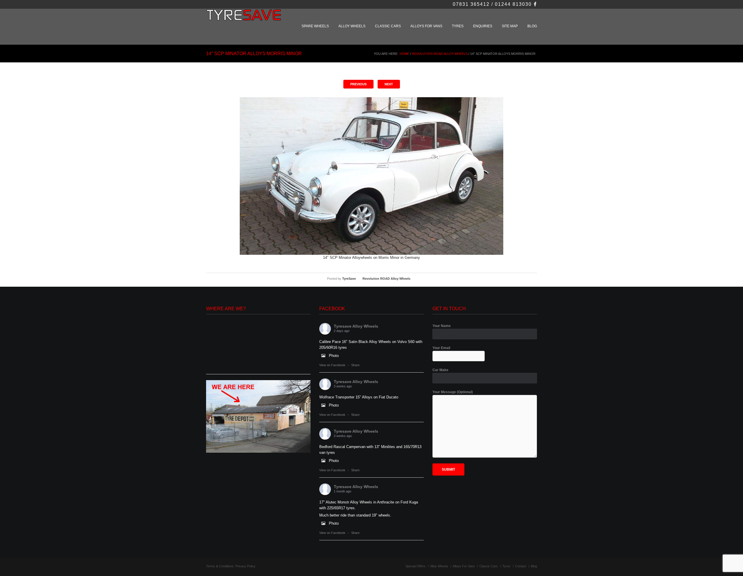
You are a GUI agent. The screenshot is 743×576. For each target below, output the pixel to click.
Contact (520, 566)
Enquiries (482, 26)
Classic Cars (388, 26)
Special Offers (415, 566)
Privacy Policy (245, 566)
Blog (532, 26)
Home (404, 53)
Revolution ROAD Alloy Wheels (440, 53)
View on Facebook (332, 365)
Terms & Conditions (220, 566)
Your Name (441, 326)
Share (355, 365)
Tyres (458, 26)
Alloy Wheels (351, 26)
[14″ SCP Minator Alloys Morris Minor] (371, 176)
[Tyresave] (244, 18)
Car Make (440, 370)
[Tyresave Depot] (258, 416)
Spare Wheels (315, 26)
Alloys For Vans (426, 26)
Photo (334, 355)
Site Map (510, 26)
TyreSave (349, 278)
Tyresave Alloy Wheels (356, 326)
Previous (358, 84)
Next (389, 84)
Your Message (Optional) (452, 392)
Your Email (441, 348)
